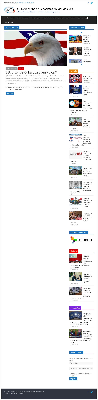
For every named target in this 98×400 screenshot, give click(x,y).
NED (49, 81)
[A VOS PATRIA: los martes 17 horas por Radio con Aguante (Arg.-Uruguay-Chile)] (75, 182)
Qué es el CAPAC (10, 18)
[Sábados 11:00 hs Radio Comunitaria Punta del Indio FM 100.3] (75, 167)
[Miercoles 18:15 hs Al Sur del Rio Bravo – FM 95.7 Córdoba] (75, 198)
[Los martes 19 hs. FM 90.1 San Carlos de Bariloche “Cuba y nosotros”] (75, 212)
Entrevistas (9, 22)
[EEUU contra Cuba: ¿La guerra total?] (35, 32)
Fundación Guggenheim (25, 78)
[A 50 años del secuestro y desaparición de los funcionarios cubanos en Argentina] (75, 288)
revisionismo (12, 83)
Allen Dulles (19, 76)
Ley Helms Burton (35, 81)
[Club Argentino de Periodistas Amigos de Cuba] (9, 8)
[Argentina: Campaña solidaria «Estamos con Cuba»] (75, 86)
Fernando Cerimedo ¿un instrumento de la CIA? (87, 38)
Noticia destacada (12, 68)
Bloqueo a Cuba (37, 76)
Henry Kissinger (17, 81)
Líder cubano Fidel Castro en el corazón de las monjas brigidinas (87, 278)
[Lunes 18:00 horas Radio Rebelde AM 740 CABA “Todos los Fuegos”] (75, 118)
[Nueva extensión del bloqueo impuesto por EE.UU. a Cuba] (75, 48)
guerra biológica (50, 78)
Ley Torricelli (43, 81)
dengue (47, 76)
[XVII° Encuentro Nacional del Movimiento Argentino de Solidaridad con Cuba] (75, 135)
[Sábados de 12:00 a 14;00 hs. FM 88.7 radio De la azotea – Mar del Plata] (75, 151)
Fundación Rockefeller (39, 78)
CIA (43, 76)
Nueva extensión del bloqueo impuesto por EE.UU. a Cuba (34, 3)
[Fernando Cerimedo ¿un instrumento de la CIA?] (75, 36)
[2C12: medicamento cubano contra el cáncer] (75, 62)
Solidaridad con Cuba (49, 18)
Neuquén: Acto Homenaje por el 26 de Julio (87, 78)
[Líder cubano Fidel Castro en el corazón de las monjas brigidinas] (75, 273)
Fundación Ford (14, 78)
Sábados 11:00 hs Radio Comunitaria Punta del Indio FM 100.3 (87, 171)
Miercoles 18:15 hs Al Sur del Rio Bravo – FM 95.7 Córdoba (87, 202)
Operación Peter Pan (56, 81)
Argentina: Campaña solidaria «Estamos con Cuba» (87, 90)
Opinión (79, 18)
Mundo (73, 18)
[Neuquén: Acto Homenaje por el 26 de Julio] (75, 75)
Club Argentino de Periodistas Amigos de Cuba (45, 9)
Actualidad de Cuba (23, 18)
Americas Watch (27, 76)
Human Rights (25, 81)
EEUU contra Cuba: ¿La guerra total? (31, 72)
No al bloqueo (35, 18)
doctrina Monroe (54, 76)
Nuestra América (63, 18)
